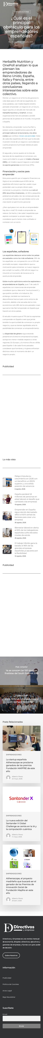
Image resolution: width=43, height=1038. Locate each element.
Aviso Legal (7, 991)
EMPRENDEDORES (21, 12)
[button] (39, 4)
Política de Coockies (11, 984)
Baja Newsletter (9, 997)
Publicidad (7, 978)
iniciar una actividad (27, 136)
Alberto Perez (16, 42)
